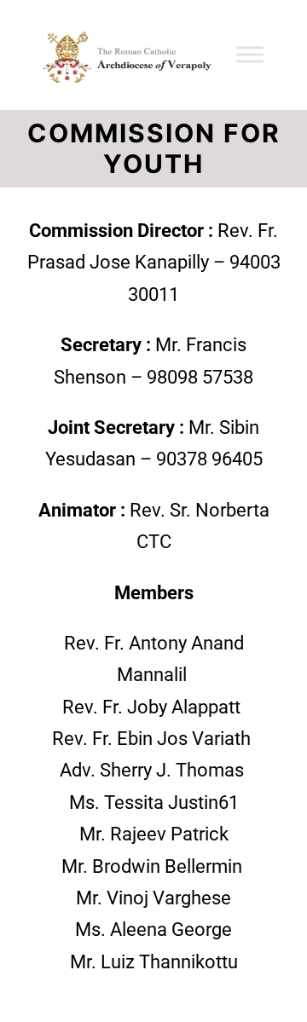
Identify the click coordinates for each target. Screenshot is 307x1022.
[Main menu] (274, 54)
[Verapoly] (122, 55)
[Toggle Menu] (250, 54)
